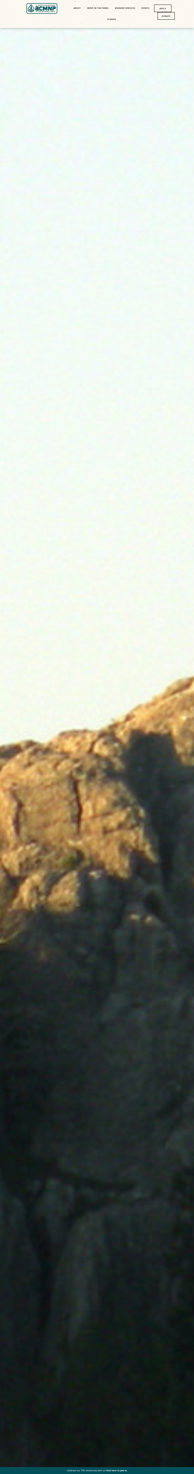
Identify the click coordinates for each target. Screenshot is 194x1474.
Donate (166, 16)
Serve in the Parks (98, 8)
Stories (111, 19)
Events (145, 8)
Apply (162, 8)
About (77, 8)
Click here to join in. (116, 1470)
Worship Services (125, 8)
